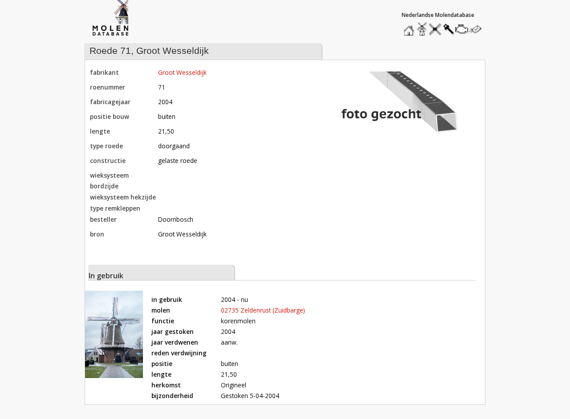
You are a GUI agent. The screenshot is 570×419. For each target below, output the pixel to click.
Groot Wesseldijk (182, 72)
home (410, 27)
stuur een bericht (477, 29)
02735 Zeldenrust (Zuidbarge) (263, 310)
